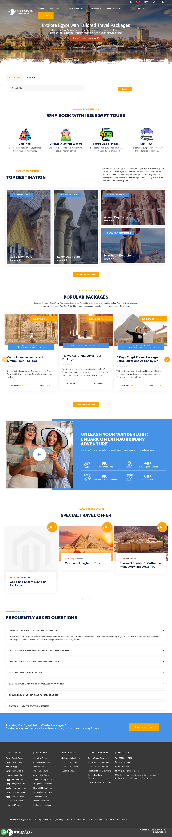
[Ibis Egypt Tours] (12, 12)
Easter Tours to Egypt (16, 788)
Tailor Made (122, 819)
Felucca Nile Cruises (69, 770)
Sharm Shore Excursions (98, 762)
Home (41, 8)
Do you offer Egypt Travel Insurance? (29, 706)
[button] (82, 599)
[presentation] (5, 359)
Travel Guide (12, 819)
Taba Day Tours (40, 796)
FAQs (112, 819)
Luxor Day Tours (69, 195)
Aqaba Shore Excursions (98, 766)
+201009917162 (124, 758)
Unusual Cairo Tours (42, 766)
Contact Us (81, 819)
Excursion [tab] (14, 77)
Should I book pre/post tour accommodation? (34, 695)
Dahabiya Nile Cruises (70, 762)
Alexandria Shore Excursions (95, 776)
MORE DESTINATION (86, 274)
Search (125, 89)
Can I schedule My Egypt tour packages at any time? (36, 683)
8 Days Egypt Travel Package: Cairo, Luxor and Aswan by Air (137, 359)
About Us (69, 819)
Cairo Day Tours (21, 195)
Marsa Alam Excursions (43, 792)
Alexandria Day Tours (42, 779)
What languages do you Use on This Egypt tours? (35, 661)
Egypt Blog (58, 819)
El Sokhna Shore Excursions (99, 782)
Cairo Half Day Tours (42, 762)
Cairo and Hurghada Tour (82, 563)
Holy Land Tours (13, 805)
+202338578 (123, 766)
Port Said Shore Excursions (99, 770)
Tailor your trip (45, 15)
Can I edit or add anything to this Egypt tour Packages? (39, 650)
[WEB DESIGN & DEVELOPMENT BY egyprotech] (153, 834)
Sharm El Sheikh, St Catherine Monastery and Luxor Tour (140, 564)
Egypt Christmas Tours (16, 792)
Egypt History (45, 819)
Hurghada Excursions (119, 233)
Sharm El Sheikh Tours (42, 788)
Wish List (44, 385)
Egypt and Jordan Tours (16, 783)
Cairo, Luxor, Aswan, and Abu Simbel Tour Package (27, 359)
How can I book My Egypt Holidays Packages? (33, 630)
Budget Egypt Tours (15, 766)
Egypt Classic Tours (14, 758)
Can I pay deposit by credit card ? (26, 672)
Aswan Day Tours (116, 195)
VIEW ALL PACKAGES (86, 404)
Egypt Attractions (28, 819)
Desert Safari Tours (14, 800)
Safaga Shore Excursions (98, 758)
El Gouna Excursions (42, 805)
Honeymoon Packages (16, 775)
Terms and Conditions (97, 819)
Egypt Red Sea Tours (15, 779)
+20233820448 (124, 762)
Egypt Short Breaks (14, 770)
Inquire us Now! (143, 727)
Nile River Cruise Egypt (70, 758)
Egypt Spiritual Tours (15, 796)
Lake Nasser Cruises (69, 766)
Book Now (16, 385)
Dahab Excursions (41, 800)
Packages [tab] (31, 77)
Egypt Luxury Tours (14, 762)
